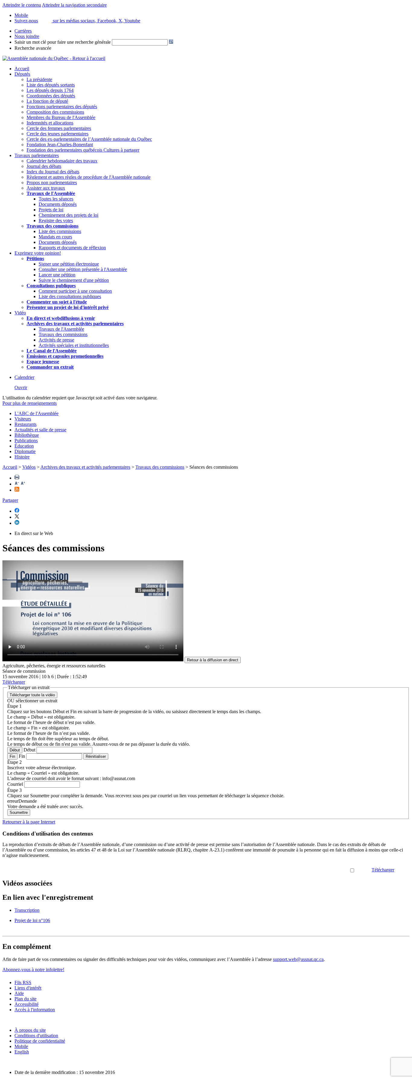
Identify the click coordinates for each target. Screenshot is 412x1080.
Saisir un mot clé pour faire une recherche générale (62, 42)
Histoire (22, 456)
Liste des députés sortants (51, 84)
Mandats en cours (55, 236)
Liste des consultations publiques (70, 296)
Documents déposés (58, 204)
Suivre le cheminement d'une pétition (74, 280)
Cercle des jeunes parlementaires (57, 133)
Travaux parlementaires (36, 155)
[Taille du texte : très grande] (23, 483)
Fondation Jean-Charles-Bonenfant (60, 144)
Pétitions (35, 258)
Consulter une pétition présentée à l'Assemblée (83, 269)
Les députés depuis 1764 (50, 90)
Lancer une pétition (57, 274)
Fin (12, 756)
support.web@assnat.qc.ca (298, 959)
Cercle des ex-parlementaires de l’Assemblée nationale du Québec (89, 139)
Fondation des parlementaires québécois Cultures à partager (83, 150)
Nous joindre (26, 36)
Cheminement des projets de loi (68, 215)
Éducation (24, 446)
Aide (19, 993)
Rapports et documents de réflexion (72, 247)
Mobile (21, 1046)
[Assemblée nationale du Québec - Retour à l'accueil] (53, 58)
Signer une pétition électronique (69, 263)
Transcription (27, 910)
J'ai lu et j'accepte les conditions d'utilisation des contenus (294, 869)
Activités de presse (56, 339)
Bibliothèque (26, 435)
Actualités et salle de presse (40, 429)
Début (15, 750)
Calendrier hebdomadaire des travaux (62, 160)
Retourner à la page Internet (28, 821)
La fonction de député (47, 101)
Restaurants (25, 424)
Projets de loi (51, 209)
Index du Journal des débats (53, 171)
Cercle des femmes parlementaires (59, 128)
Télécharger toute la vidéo (32, 695)
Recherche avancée (32, 48)
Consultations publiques (51, 285)
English (21, 1051)
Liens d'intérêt (27, 987)
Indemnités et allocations (50, 122)
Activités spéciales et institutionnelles (74, 345)
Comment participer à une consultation (75, 291)
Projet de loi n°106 (32, 920)
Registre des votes (56, 220)
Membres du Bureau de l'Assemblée (61, 117)
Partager (10, 500)
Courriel (15, 784)
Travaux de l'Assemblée (51, 193)
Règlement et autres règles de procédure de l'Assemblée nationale (89, 177)
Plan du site (25, 998)
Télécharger (383, 869)
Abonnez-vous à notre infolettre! (33, 969)
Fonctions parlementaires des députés (62, 106)
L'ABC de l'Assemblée (36, 413)
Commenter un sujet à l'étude (57, 301)
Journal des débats (44, 166)
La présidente (39, 79)
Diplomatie (25, 451)
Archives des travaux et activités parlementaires (85, 467)
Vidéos (29, 467)
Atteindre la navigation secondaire (74, 5)
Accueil (21, 68)
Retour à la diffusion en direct (212, 660)
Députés (22, 74)
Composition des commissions (55, 112)
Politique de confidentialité (39, 1041)
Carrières (23, 30)
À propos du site (30, 1030)
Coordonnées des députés (51, 95)
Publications (26, 440)
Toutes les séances (56, 198)
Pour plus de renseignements (29, 403)
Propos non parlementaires (52, 182)
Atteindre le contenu (21, 5)
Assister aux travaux (46, 187)
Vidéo (20, 312)
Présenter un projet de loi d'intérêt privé (68, 307)
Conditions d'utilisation (36, 1035)
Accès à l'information (34, 1009)
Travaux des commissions (52, 225)
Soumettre (19, 812)
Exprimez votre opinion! (37, 253)
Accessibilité (26, 1004)
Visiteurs (22, 418)
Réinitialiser (96, 756)
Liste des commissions (60, 231)
